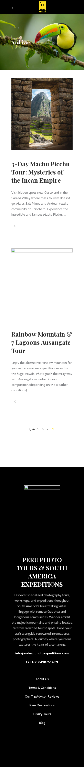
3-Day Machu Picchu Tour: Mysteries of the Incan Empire (40, 172)
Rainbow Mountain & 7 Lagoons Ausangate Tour (41, 342)
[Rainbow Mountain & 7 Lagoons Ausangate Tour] (42, 284)
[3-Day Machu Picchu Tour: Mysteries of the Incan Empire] (42, 114)
